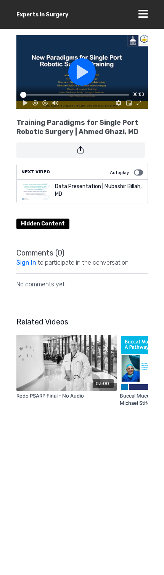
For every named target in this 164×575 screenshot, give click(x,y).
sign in (26, 262)
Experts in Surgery (42, 14)
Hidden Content (43, 223)
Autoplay (119, 172)
